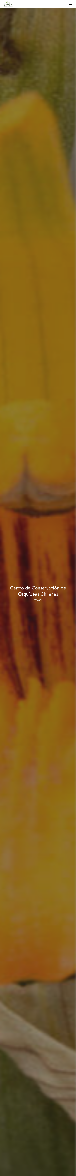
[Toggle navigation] (70, 4)
